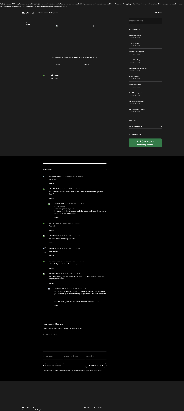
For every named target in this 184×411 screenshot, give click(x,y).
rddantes (55, 75)
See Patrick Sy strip (135, 35)
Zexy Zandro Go (134, 43)
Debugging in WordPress (132, 4)
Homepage (86, 407)
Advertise (98, 407)
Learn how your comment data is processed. (87, 370)
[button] (4, 13)
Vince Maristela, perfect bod (137, 93)
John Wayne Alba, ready (136, 101)
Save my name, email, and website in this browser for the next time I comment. (59, 364)
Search (159, 21)
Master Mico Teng (134, 60)
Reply (51, 183)
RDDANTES (28, 13)
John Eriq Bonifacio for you (137, 109)
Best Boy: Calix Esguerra (136, 52)
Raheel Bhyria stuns (135, 85)
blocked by (145, 143)
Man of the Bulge (134, 76)
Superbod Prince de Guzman (138, 68)
